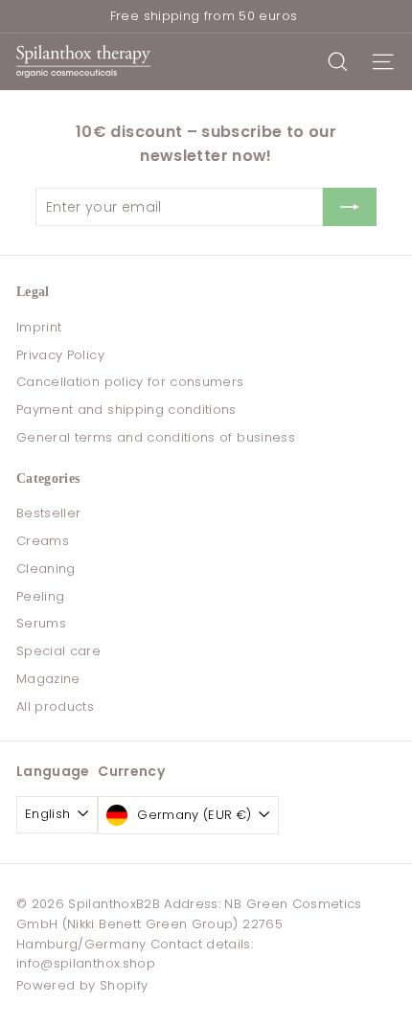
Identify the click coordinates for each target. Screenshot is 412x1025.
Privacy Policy (60, 355)
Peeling (40, 596)
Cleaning (46, 568)
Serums (41, 623)
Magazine (48, 679)
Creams (42, 541)
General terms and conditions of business (155, 437)
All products (55, 706)
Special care (58, 651)
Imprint (38, 327)
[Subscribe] (350, 207)
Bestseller (48, 513)
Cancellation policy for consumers (130, 382)
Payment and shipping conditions (126, 409)
